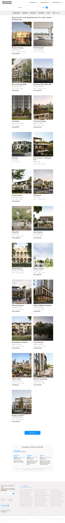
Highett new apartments (55, 506)
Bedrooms (25, 12)
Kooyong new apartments (26, 504)
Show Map (57, 12)
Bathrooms (33, 12)
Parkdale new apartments (56, 498)
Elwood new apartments (25, 498)
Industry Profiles (11, 499)
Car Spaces (41, 12)
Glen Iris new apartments (25, 491)
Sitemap (3, 520)
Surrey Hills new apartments (26, 500)
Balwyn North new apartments (57, 500)
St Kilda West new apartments (41, 506)
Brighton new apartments (25, 493)
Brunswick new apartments (56, 495)
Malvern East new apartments (57, 497)
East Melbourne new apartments (42, 495)
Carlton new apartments (40, 497)
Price (48, 12)
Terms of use (26, 518)
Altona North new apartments (26, 502)
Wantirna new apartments (40, 502)
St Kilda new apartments (55, 504)
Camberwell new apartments (26, 490)
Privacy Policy (18, 518)
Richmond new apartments (26, 506)
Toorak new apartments (25, 495)
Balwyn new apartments (40, 504)
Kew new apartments (55, 490)
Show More (32, 432)
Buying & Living (3, 499)
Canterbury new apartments (56, 493)
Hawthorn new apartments (41, 490)
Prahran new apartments (40, 491)
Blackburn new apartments (41, 493)
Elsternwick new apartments (41, 498)
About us (3, 518)
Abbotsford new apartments (41, 500)
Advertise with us (10, 518)
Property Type (16, 12)
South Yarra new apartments (26, 497)
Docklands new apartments (56, 502)
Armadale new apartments (56, 491)
